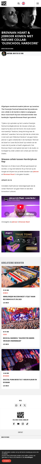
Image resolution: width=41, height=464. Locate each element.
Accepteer (6, 461)
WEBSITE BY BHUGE (5, 437)
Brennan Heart (9, 174)
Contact (20, 432)
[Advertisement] (20, 81)
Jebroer (36, 171)
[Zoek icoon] (18, 3)
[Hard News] (3, 3)
